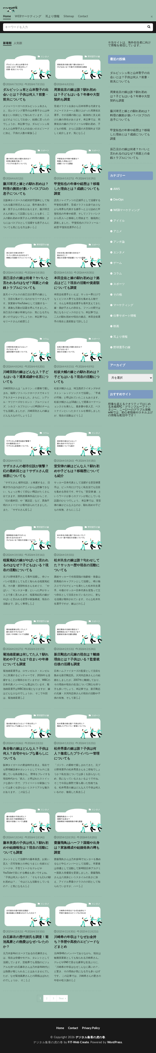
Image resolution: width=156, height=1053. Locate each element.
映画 (116, 326)
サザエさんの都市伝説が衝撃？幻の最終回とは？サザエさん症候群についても (26, 471)
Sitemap (69, 16)
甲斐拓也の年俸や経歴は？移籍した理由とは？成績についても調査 (77, 188)
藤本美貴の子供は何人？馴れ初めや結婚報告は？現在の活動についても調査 (26, 847)
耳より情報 (52, 16)
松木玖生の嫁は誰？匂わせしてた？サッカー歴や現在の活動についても (77, 565)
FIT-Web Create (78, 1042)
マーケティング (123, 305)
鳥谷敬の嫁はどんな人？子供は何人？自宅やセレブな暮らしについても (26, 753)
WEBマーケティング (28, 16)
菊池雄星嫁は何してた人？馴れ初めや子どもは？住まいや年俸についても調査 (26, 659)
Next (61, 998)
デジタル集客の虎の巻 (90, 1037)
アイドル (119, 220)
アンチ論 (119, 241)
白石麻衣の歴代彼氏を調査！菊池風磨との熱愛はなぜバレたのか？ (26, 941)
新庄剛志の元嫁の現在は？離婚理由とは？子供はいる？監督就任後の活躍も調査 (77, 659)
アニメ (117, 231)
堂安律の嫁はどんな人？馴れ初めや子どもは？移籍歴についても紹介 (77, 471)
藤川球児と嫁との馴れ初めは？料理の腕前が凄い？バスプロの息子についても (26, 188)
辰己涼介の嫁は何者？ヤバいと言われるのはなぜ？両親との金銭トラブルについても (26, 282)
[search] (149, 27)
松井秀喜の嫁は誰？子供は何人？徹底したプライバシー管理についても (77, 753)
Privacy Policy (91, 1028)
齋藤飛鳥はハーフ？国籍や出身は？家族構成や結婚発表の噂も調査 (77, 847)
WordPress (114, 1042)
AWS (116, 189)
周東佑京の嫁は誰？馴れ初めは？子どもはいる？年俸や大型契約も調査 (77, 94)
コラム (46, 339)
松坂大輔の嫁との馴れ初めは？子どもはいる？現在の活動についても (77, 376)
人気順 (18, 43)
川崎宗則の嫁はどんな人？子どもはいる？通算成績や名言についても (26, 376)
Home (7, 16)
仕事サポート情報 (124, 315)
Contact (83, 16)
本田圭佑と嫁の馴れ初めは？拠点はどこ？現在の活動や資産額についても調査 (77, 282)
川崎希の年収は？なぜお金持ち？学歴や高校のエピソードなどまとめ (77, 941)
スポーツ (45, 151)
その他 (117, 294)
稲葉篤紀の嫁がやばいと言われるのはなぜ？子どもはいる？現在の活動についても (26, 565)
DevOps (118, 199)
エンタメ (45, 57)
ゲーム (117, 263)
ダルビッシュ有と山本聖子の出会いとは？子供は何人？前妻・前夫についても (26, 94)
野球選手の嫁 (94, 57)
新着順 (7, 43)
